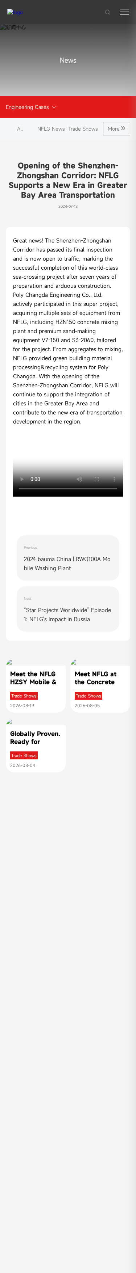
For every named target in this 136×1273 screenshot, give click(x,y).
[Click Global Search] (107, 12)
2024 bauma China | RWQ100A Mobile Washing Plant (67, 563)
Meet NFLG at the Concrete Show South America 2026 (96, 686)
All (19, 128)
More (114, 128)
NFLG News (51, 128)
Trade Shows (83, 128)
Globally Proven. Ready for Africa (35, 742)
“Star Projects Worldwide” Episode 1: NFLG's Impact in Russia (67, 614)
